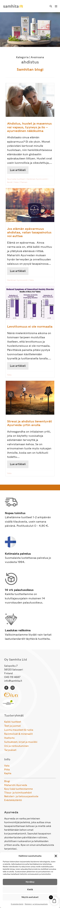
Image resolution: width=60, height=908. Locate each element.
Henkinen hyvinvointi (37, 179)
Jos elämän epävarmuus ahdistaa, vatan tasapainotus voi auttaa (29, 232)
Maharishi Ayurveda (15, 785)
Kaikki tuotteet (12, 721)
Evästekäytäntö (17, 904)
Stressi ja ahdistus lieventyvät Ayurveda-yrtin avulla (29, 423)
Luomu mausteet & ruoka (18, 729)
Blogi (7, 781)
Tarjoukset (10, 750)
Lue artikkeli (19, 170)
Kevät (9, 182)
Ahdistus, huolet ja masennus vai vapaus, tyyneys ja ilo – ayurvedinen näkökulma (29, 127)
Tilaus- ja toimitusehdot (18, 792)
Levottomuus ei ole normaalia (29, 326)
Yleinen (23, 182)
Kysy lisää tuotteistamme (18, 788)
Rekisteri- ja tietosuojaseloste (36, 904)
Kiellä (30, 889)
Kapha (7, 773)
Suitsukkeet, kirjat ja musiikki (20, 742)
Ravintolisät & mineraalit (18, 733)
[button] (55, 856)
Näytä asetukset (30, 897)
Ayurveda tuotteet (16, 179)
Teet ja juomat (12, 725)
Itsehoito (9, 738)
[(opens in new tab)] (11, 694)
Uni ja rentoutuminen (16, 746)
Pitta (7, 769)
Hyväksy (30, 882)
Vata (16, 182)
